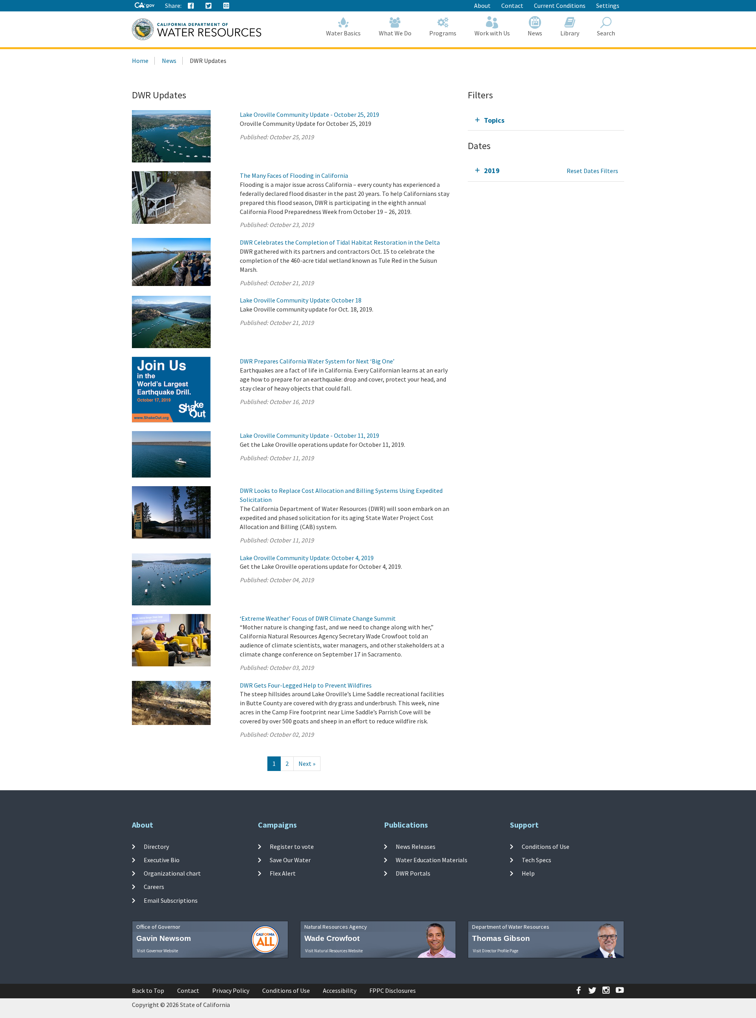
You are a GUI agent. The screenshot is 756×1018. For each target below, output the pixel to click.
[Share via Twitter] (208, 6)
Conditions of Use (545, 846)
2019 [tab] (492, 170)
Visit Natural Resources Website (334, 950)
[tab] (546, 120)
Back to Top (148, 990)
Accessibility (339, 990)
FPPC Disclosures (392, 990)
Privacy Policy (230, 990)
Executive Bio (162, 860)
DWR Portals (413, 873)
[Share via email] (226, 6)
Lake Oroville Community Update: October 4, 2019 (307, 558)
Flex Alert (283, 873)
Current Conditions (560, 5)
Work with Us (492, 33)
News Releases (415, 846)
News (535, 33)
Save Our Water (290, 860)
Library (569, 33)
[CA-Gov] (144, 5)
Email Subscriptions (171, 900)
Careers (154, 887)
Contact (512, 5)
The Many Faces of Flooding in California (294, 175)
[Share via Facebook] (191, 6)
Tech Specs (536, 860)
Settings (607, 5)
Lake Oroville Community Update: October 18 (300, 300)
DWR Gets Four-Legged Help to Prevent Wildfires (306, 685)
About (482, 5)
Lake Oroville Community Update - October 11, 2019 (309, 435)
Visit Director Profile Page (495, 950)
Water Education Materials (431, 860)
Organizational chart (172, 873)
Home (140, 61)
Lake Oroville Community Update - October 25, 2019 (309, 114)
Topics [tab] (494, 120)
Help (528, 873)
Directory (156, 846)
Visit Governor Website (157, 950)
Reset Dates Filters (592, 171)
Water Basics (343, 33)
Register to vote (292, 846)
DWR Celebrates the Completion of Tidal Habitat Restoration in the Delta (340, 242)
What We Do (395, 33)
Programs (442, 33)
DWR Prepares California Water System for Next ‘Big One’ (317, 361)
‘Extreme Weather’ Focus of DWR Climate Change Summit (318, 618)
